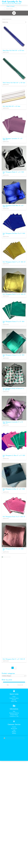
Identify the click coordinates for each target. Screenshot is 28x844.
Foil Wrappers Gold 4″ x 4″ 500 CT (14, 294)
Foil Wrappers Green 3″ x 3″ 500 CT (13, 322)
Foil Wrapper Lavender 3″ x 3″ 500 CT (12, 139)
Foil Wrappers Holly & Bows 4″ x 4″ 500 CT (13, 389)
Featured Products (14, 698)
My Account (14, 728)
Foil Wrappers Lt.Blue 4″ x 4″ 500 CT (14, 489)
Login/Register (14, 46)
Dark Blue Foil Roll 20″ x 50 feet (13, 50)
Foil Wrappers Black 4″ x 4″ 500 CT (13, 172)
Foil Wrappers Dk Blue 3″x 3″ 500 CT (14, 234)
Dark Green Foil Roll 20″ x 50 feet (14, 82)
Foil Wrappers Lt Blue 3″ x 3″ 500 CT (14, 456)
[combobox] (14, 676)
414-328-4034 (14, 843)
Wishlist (14, 733)
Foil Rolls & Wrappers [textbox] (13, 675)
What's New (14, 701)
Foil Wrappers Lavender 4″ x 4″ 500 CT (13, 422)
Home (14, 696)
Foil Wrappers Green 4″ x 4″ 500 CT (13, 355)
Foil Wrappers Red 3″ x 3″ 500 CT (14, 659)
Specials (14, 699)
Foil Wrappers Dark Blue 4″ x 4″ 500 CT (13, 206)
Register (14, 731)
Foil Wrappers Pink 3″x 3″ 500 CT (14, 516)
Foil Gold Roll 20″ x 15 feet (11, 106)
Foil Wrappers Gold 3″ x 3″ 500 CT (14, 262)
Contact (14, 726)
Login (14, 730)
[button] (14, 13)
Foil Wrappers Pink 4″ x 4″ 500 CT (13, 549)
